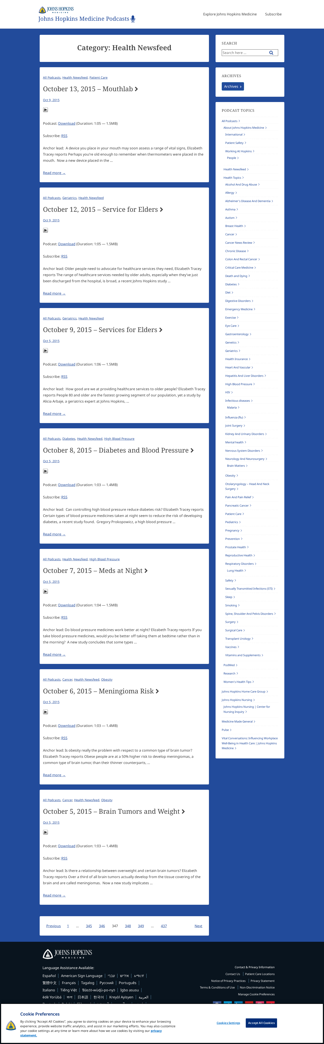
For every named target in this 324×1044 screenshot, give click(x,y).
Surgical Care (233, 630)
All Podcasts (52, 77)
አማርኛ (139, 975)
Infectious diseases (237, 401)
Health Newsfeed (75, 77)
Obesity (106, 679)
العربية (143, 997)
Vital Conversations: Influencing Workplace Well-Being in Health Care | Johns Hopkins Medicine (250, 743)
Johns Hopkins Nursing (237, 700)
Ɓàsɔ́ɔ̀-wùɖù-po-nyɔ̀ (98, 990)
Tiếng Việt (68, 990)
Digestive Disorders (238, 301)
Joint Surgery (233, 425)
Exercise (230, 318)
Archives (231, 86)
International (233, 134)
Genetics (230, 342)
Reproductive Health (238, 555)
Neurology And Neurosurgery (244, 459)
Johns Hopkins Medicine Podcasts (83, 18)
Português (127, 982)
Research (229, 673)
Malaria (232, 407)
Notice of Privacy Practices (228, 981)
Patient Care (98, 77)
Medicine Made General (237, 721)
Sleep (228, 597)
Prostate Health (235, 547)
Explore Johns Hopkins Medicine (230, 14)
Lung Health (235, 570)
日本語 (83, 997)
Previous (53, 925)
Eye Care (230, 326)
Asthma (230, 209)
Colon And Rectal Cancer (241, 259)
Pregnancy (232, 530)
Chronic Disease (235, 251)
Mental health (234, 442)
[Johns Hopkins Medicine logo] (162, 954)
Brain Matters (236, 466)
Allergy (229, 193)
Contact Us (233, 974)
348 (128, 925)
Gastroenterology (237, 334)
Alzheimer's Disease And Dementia (247, 201)
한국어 (98, 997)
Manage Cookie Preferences (256, 994)
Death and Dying (236, 276)
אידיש (124, 975)
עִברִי (111, 975)
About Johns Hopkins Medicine (243, 128)
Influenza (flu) (234, 417)
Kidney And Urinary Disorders (244, 434)
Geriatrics (69, 198)
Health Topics (232, 178)
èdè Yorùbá (52, 997)
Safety (229, 580)
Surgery (230, 622)
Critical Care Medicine (239, 267)
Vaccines (230, 647)
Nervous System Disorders (242, 451)
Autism (230, 218)
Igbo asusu (129, 990)
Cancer (67, 679)
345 (89, 925)
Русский (107, 982)
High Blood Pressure (119, 439)
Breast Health (234, 226)
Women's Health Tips (237, 682)
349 (141, 925)
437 (164, 925)
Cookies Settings (228, 1023)
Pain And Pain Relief (238, 497)
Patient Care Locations (260, 974)
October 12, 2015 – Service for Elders (100, 209)
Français (69, 982)
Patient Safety (234, 143)
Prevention (232, 539)
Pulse (225, 730)
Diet (228, 292)
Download (66, 123)
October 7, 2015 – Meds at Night (93, 570)
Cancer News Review (238, 243)
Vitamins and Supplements (243, 655)
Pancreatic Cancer (237, 505)
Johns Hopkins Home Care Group (243, 691)
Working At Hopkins (238, 151)
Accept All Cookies (261, 1023)
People (231, 158)
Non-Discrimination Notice (257, 987)
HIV (227, 392)
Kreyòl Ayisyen (121, 997)
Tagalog (87, 982)
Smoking (231, 605)
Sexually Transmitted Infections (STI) (249, 589)
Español (49, 975)
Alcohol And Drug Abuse (241, 184)
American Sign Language (81, 975)
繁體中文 (50, 982)
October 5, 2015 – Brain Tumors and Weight (111, 811)
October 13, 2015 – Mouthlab (88, 89)
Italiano (49, 990)
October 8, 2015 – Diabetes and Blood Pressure (116, 450)
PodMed (229, 665)
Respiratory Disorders (239, 564)
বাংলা (69, 997)
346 (102, 925)
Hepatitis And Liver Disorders (244, 376)
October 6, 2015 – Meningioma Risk (98, 691)
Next (198, 925)
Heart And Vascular (237, 367)
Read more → (54, 172)
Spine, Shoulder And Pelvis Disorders (249, 614)
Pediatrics (231, 522)
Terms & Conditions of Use (217, 987)
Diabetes (68, 439)
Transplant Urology (238, 639)
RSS (64, 135)
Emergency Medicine (239, 309)
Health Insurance (236, 359)
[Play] (45, 111)
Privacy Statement (263, 981)
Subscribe (273, 14)
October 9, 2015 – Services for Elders (100, 329)
